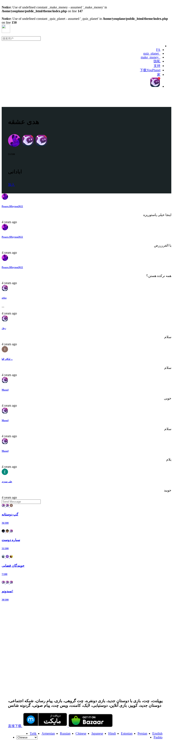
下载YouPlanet (150, 70)
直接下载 (15, 726)
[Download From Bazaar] (91, 726)
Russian (65, 733)
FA (158, 49)
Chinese (81, 733)
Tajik (33, 733)
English (157, 733)
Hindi (112, 733)
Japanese (97, 733)
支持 (157, 65)
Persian (142, 733)
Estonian (126, 733)
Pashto (158, 737)
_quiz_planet (151, 53)
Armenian (48, 733)
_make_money (150, 57)
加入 (11, 184)
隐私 (157, 61)
